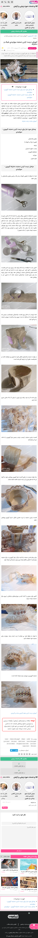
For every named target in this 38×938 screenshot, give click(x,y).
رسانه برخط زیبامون (13, 933)
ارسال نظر (19, 851)
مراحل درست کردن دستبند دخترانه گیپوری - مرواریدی (19, 907)
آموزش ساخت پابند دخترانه (29, 121)
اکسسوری (30, 36)
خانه (36, 36)
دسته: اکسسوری (32, 48)
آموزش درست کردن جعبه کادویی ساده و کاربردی (24, 713)
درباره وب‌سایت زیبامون (25, 924)
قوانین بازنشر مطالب (11, 924)
